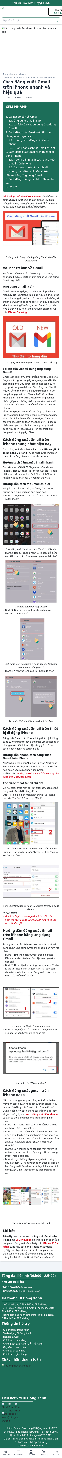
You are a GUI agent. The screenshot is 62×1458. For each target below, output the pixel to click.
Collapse (55, 107)
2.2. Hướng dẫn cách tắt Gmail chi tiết (32, 148)
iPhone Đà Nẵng (17, 312)
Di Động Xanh (24, 1239)
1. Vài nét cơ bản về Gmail (21, 116)
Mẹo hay (20, 74)
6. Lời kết (11, 187)
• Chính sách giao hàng (14, 1354)
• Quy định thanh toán (14, 1347)
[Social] (5, 1406)
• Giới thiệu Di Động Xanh (15, 1329)
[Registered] (10, 1417)
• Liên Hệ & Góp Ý (11, 1336)
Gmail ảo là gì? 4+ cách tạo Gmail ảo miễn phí (28, 916)
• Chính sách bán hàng (14, 1340)
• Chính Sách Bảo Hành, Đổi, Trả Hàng (22, 1343)
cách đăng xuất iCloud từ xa (42, 1114)
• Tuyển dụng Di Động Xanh (17, 1333)
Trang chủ (8, 74)
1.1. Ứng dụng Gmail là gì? (25, 120)
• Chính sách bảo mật (13, 1350)
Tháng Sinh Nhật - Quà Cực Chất (31, 3)
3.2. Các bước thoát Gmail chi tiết (29, 167)
